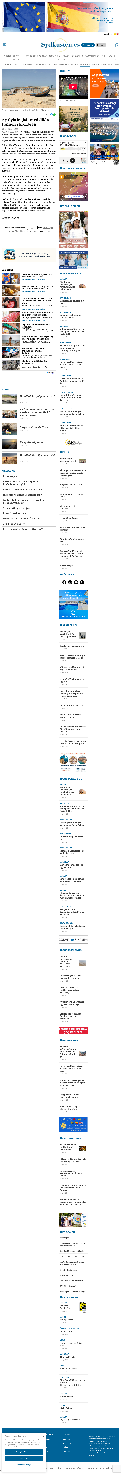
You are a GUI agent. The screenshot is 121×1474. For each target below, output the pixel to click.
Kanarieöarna (85, 64)
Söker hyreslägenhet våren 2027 (22, 518)
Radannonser (92, 56)
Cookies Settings (24, 1465)
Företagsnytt (27, 64)
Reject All (24, 1458)
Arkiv (103, 56)
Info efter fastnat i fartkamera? (22, 494)
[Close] (43, 1436)
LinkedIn (66, 1447)
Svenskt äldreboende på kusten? (22, 489)
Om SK (115, 58)
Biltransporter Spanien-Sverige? (23, 529)
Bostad (52, 56)
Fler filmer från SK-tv (69, 100)
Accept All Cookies (24, 1452)
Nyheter (7, 56)
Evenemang (78, 56)
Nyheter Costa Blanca (73, 1468)
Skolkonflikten (113, 64)
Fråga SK (66, 58)
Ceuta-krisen (16, 58)
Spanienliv (31, 56)
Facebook (67, 1443)
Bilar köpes (10, 476)
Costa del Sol (39, 64)
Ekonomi (17, 64)
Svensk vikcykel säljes (16, 508)
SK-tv (58, 58)
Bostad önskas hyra (15, 513)
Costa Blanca (63, 64)
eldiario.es (40, 210)
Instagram (67, 1440)
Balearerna (74, 64)
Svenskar (42, 56)
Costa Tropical (51, 64)
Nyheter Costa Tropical (50, 1468)
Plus (109, 56)
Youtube (66, 1451)
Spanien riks (8, 64)
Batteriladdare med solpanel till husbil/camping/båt (22, 483)
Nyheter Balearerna (94, 1468)
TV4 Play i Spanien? (15, 523)
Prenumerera (88, 45)
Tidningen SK (71, 206)
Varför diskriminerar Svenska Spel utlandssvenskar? (24, 501)
